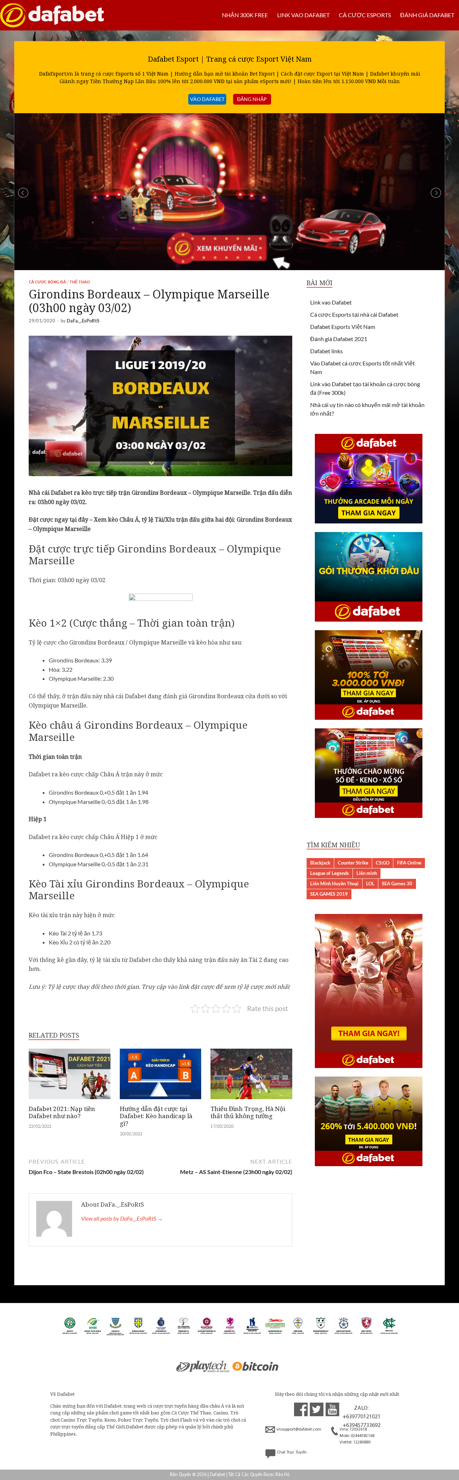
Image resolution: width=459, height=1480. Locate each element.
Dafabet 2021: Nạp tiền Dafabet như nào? (62, 1112)
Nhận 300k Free (245, 14)
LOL (370, 883)
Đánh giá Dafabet (427, 14)
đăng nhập (252, 99)
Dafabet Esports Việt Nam (342, 326)
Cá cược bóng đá (47, 281)
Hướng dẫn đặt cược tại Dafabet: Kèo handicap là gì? (156, 1116)
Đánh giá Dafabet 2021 (338, 338)
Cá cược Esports (365, 14)
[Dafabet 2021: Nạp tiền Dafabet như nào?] (69, 1100)
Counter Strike (353, 863)
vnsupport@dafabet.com (298, 1429)
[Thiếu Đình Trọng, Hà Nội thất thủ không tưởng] (251, 1100)
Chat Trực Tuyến (292, 1452)
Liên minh (366, 873)
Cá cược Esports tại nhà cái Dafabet (354, 314)
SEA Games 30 (397, 883)
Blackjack (320, 863)
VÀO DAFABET (207, 99)
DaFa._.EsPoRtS (83, 321)
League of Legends (329, 873)
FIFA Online (409, 863)
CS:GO (382, 863)
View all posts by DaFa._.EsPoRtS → (122, 1218)
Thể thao (80, 281)
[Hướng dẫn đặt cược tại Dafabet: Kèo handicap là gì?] (161, 1100)
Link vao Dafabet (303, 14)
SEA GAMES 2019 (329, 894)
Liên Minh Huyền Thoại (334, 883)
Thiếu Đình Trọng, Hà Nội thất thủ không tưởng (247, 1112)
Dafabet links (326, 351)
